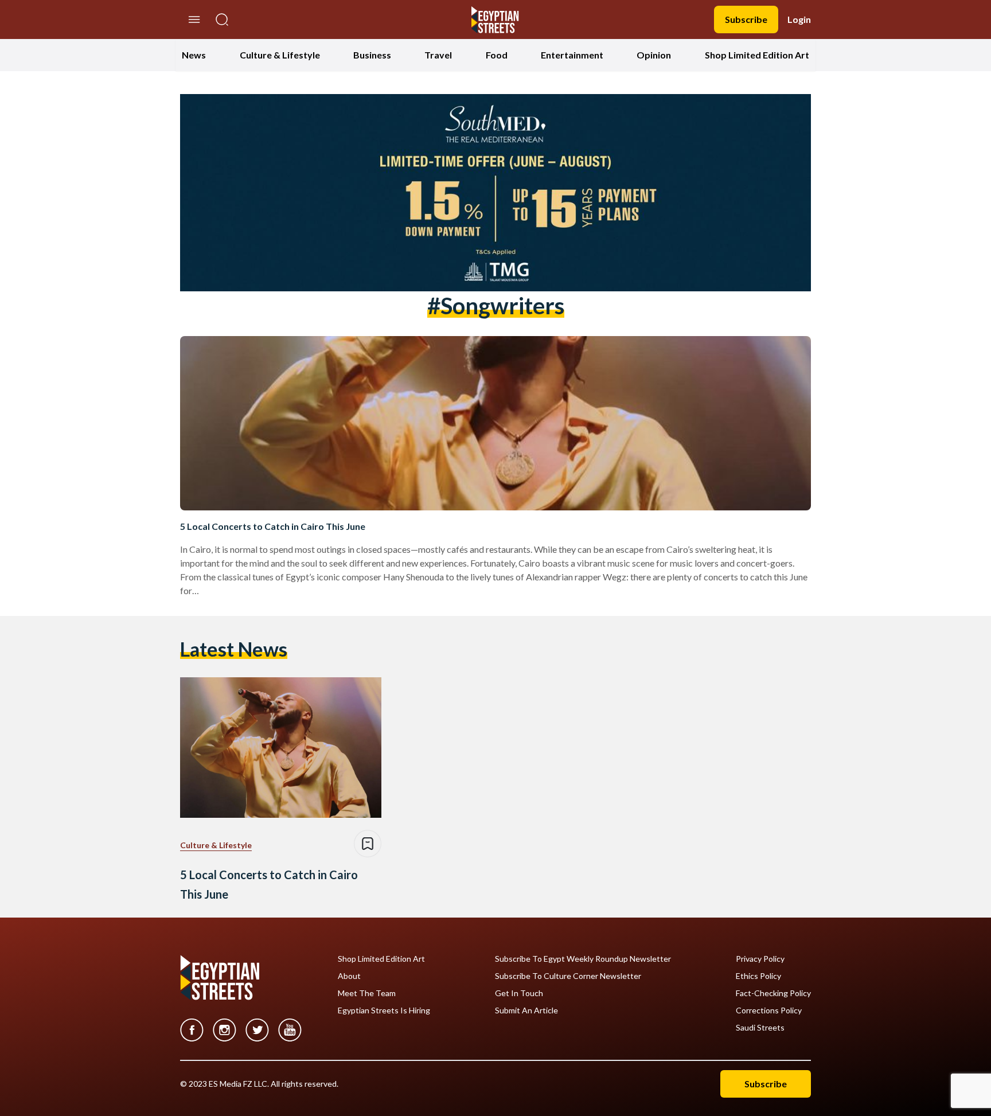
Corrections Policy (769, 1010)
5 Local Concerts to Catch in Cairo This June (272, 526)
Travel (438, 54)
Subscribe (746, 19)
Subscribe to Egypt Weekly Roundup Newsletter (583, 958)
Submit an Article (526, 1010)
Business (372, 54)
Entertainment (572, 54)
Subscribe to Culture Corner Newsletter (568, 976)
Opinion (654, 54)
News (194, 54)
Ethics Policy (758, 976)
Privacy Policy (760, 958)
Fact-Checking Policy (773, 993)
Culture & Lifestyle (280, 54)
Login (799, 19)
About (349, 976)
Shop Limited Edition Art (757, 54)
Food (497, 54)
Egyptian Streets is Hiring (384, 1010)
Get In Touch (519, 993)
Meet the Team (367, 993)
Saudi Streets (760, 1027)
